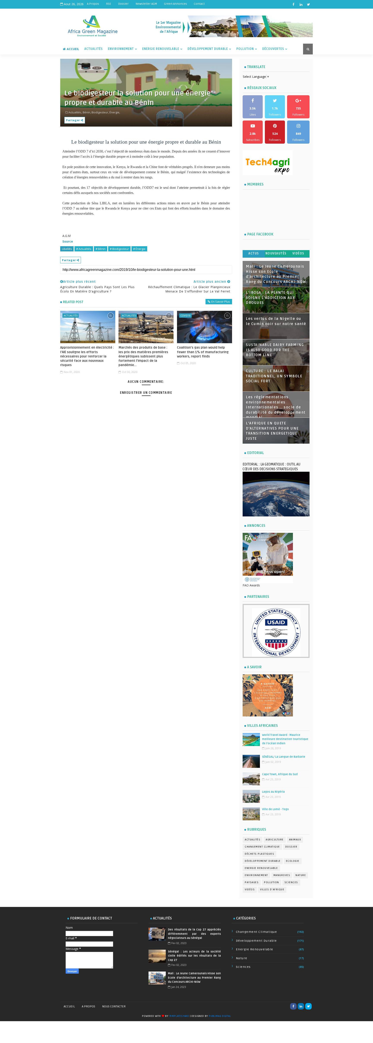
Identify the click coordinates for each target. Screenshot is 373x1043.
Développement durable (263, 861)
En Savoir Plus (220, 301)
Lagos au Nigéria (273, 792)
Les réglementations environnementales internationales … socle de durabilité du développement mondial (276, 407)
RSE (108, 4)
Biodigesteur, (100, 112)
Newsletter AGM (146, 4)
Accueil (73, 49)
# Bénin (101, 249)
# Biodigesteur (119, 249)
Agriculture (275, 839)
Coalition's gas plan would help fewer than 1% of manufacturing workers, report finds (203, 352)
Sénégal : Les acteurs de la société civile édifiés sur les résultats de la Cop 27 (194, 956)
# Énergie (139, 249)
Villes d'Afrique (272, 889)
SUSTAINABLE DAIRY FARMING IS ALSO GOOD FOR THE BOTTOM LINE (275, 350)
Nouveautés (276, 253)
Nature (301, 875)
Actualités (93, 49)
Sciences (291, 882)
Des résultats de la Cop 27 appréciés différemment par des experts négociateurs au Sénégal (194, 934)
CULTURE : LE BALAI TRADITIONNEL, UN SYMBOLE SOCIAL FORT (274, 376)
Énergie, (114, 112)
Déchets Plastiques (259, 854)
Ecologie (292, 861)
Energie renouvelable (261, 868)
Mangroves (281, 875)
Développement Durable (208, 49)
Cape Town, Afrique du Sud (280, 774)
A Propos (93, 4)
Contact (199, 4)
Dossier (123, 4)
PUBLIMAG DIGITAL (220, 1016)
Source (67, 241)
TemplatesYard (179, 1016)
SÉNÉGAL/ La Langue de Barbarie (283, 757)
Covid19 (185, 315)
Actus (253, 253)
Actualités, (75, 112)
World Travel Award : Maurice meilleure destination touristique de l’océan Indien (285, 739)
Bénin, (87, 112)
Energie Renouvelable (160, 49)
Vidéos (298, 253)
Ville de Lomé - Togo (275, 809)
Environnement (121, 49)
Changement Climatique (262, 846)
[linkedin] (301, 4)
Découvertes (273, 49)
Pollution (245, 49)
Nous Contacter (114, 1006)
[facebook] (293, 4)
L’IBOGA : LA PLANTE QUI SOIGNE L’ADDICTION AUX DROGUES (270, 298)
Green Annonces (175, 4)
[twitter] (308, 4)
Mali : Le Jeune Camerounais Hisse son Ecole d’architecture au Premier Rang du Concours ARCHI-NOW (194, 978)
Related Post (73, 302)
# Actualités (83, 249)
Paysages (252, 882)
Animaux (295, 839)
